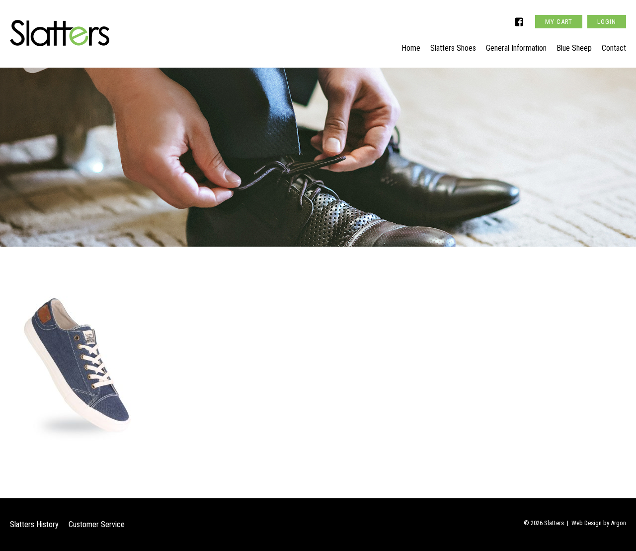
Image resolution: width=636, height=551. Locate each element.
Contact (614, 48)
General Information (516, 48)
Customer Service (97, 524)
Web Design (586, 523)
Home (410, 48)
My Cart (558, 21)
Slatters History (34, 524)
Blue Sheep (574, 48)
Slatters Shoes (453, 48)
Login (606, 21)
